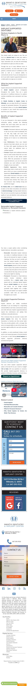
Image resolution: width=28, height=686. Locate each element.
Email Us (19, 11)
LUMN (16, 662)
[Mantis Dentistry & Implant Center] (14, 5)
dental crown (19, 280)
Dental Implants (8, 402)
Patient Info (9, 624)
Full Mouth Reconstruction (11, 404)
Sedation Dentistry (10, 648)
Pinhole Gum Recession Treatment (14, 647)
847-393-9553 (16, 484)
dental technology (7, 191)
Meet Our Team (10, 621)
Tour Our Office (10, 623)
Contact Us (8, 629)
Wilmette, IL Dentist (5, 24)
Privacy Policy (9, 626)
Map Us (15, 14)
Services (13, 24)
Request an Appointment (10, 683)
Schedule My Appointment (12, 630)
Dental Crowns (9, 636)
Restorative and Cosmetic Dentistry (13, 406)
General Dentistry (10, 641)
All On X (8, 644)
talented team (10, 57)
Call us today (4, 368)
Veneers (8, 651)
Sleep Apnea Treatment (11, 650)
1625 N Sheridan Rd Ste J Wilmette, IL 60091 (12, 532)
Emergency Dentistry (11, 639)
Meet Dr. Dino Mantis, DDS (12, 620)
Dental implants (15, 173)
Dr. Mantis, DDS (5, 186)
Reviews (8, 657)
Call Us (10, 11)
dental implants (9, 90)
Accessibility (9, 627)
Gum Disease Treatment (11, 642)
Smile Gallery (9, 656)
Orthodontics (9, 645)
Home (7, 618)
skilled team (18, 186)
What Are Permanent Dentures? (12, 408)
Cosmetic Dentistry (10, 635)
